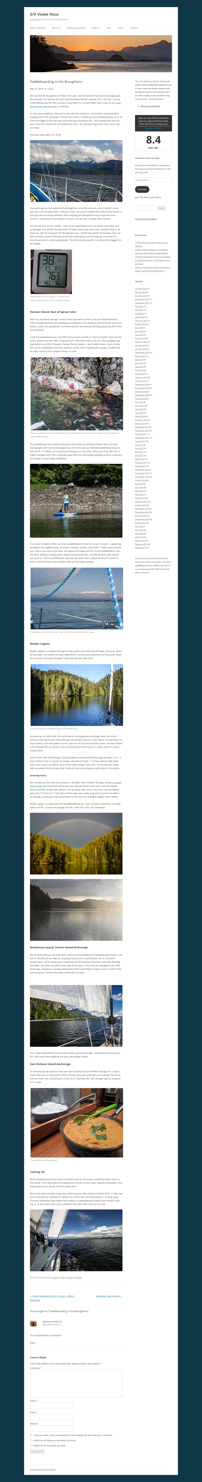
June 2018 (139, 405)
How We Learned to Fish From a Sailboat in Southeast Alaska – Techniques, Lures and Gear (153, 260)
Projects (96, 28)
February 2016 (141, 501)
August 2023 (140, 292)
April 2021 (139, 313)
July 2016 (139, 483)
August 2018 (140, 398)
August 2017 (140, 441)
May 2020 (139, 334)
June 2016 (139, 487)
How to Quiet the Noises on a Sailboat (151, 249)
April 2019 (139, 370)
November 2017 (142, 430)
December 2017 (142, 427)
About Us (56, 28)
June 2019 (139, 363)
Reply (32, 1342)
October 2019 (141, 349)
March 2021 (140, 317)
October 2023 (141, 288)
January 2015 (140, 547)
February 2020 (141, 342)
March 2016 (140, 498)
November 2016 (142, 473)
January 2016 (140, 505)
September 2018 (142, 395)
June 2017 (139, 448)
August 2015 (140, 523)
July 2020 (139, 327)
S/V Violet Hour (44, 14)
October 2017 (141, 434)
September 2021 (142, 302)
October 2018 (141, 391)
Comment (35, 1368)
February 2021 (141, 320)
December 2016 (142, 469)
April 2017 (139, 455)
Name (34, 1400)
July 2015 (139, 526)
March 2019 (140, 373)
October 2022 (141, 295)
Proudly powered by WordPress (43, 1469)
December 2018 (142, 384)
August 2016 (140, 480)
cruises (55, 1277)
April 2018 (139, 412)
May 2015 (139, 533)
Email (33, 1412)
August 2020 (140, 324)
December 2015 (142, 508)
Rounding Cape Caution (109, 1296)
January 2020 (140, 345)
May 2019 (139, 366)
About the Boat (37, 28)
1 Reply (50, 88)
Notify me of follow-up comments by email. (55, 1440)
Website (34, 1423)
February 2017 (141, 462)
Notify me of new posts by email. (50, 1445)
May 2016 (139, 491)
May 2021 (139, 310)
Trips (108, 28)
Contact (134, 28)
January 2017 (140, 466)
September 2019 (142, 352)
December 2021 (142, 299)
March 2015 (140, 540)
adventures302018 (52, 1321)
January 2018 (140, 423)
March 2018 (140, 416)
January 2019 (140, 381)
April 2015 (139, 537)
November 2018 (142, 388)
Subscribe (142, 189)
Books (120, 28)
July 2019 (139, 359)
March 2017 (140, 459)
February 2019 (141, 377)
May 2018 (139, 409)
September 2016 (142, 476)
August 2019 (140, 356)
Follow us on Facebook (146, 219)
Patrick (79, 1277)
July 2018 (139, 402)
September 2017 (142, 437)
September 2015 (142, 519)
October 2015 (141, 515)
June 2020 (139, 331)
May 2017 (139, 452)
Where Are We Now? (76, 28)
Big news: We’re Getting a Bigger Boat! (151, 253)
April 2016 (139, 494)
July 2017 (139, 444)
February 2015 (141, 544)
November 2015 (142, 512)
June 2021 (139, 306)
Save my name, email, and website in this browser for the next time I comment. (73, 1435)
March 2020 (140, 338)
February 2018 (141, 420)
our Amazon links (142, 569)
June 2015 (139, 530)
